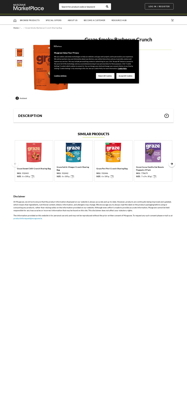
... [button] (21, 28)
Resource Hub (119, 20)
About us (72, 20)
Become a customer (94, 20)
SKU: (19, 173)
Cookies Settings (60, 76)
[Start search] (108, 6)
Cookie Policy (122, 68)
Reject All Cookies (105, 76)
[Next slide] (172, 163)
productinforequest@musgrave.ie (27, 218)
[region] (94, 61)
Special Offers (53, 20)
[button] (93, 116)
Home (16, 28)
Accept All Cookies (125, 76)
